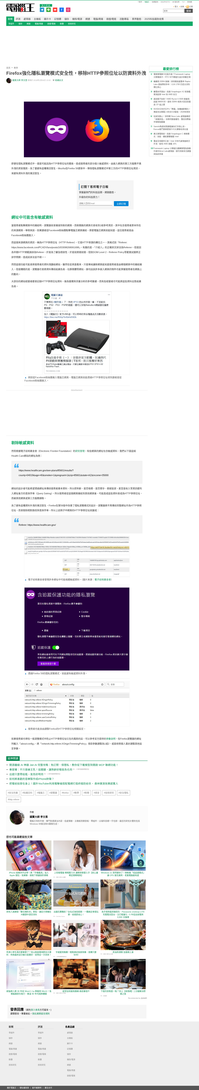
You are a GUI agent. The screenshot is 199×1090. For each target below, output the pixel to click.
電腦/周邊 (98, 19)
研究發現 (80, 451)
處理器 (27, 19)
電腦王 (20, 8)
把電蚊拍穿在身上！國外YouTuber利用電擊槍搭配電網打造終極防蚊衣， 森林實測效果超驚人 (63, 783)
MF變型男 (175, 2)
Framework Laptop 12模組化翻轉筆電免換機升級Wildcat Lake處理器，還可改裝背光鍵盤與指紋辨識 (172, 151)
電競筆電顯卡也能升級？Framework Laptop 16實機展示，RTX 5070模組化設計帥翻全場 (172, 75)
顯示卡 (47, 19)
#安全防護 (13, 793)
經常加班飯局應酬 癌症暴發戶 (76, 991)
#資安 (96, 793)
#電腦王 (41, 793)
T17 (183, 2)
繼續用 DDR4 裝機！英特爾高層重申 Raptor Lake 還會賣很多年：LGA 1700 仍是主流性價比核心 (172, 84)
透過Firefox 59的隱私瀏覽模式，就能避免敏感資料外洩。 (55, 673)
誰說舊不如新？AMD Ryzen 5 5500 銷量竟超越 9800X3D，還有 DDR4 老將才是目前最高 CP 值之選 (172, 102)
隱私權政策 (24, 1088)
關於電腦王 (11, 1088)
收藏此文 (59, 80)
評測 (18, 19)
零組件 (11, 24)
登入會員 (35, 1010)
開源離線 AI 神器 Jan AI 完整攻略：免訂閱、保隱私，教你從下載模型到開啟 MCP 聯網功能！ (63, 764)
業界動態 (136, 19)
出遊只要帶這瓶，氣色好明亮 (26, 774)
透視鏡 (189, 2)
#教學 (76, 793)
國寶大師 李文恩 (19, 80)
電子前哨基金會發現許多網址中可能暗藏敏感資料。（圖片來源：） (68, 579)
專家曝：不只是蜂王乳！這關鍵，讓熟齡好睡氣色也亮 (40, 769)
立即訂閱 (121, 204)
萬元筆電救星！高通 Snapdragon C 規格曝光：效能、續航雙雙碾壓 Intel (171, 135)
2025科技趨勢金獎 (154, 19)
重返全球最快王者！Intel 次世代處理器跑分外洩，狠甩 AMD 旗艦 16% (172, 142)
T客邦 (140, 2)
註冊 (182, 7)
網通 (87, 19)
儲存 (66, 19)
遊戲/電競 (111, 19)
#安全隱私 (123, 793)
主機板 (37, 19)
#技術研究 (109, 793)
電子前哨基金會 (103, 579)
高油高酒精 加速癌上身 (123, 952)
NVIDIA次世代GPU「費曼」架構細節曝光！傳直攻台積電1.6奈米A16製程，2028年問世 (172, 110)
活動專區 (124, 19)
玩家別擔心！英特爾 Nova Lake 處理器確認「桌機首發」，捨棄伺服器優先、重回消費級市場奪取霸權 (172, 119)
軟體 (62, 24)
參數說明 (111, 739)
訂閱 (191, 7)
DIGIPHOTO (165, 2)
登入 (176, 7)
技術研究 (72, 24)
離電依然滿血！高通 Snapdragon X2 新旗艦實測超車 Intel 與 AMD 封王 (172, 93)
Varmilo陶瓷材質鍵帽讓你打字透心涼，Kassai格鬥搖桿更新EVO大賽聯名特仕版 (171, 127)
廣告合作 (48, 1088)
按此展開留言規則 (41, 1013)
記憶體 (57, 19)
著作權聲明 (37, 1088)
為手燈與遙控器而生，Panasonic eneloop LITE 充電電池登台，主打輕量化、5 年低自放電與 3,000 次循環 (123, 914)
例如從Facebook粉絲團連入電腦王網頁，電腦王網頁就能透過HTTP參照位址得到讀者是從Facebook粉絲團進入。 (73, 379)
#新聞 (86, 793)
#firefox (65, 793)
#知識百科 (27, 793)
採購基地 (155, 2)
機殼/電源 (77, 19)
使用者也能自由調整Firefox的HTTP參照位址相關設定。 (55, 729)
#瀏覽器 (53, 793)
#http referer (13, 799)
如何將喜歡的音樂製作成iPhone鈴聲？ (31, 778)
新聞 (10, 19)
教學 (16, 68)
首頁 (8, 68)
